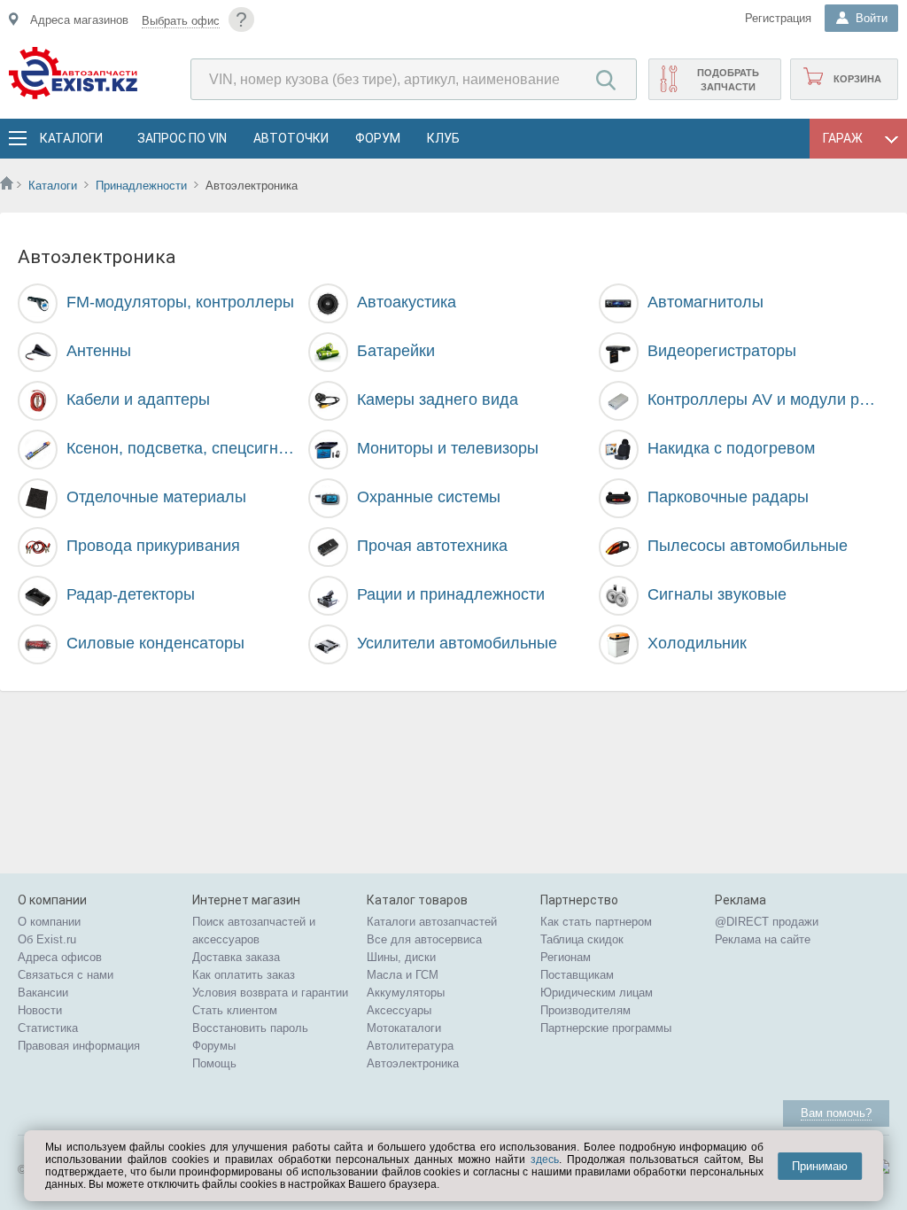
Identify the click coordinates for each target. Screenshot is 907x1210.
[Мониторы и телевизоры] (327, 450)
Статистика (48, 1028)
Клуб (443, 138)
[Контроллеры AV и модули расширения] (618, 401)
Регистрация (778, 18)
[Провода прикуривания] (38, 547)
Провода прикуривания (153, 546)
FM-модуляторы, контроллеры (180, 302)
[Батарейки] (327, 351)
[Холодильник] (618, 645)
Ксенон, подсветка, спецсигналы (182, 448)
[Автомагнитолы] (618, 304)
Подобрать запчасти (728, 79)
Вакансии (43, 992)
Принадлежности (141, 185)
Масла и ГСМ (402, 974)
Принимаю (820, 1166)
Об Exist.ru (47, 939)
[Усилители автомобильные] (327, 645)
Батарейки (396, 351)
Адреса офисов (60, 957)
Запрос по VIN (182, 138)
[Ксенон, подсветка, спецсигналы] (38, 450)
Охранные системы (428, 497)
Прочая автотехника (432, 546)
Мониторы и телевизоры (448, 448)
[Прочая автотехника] (327, 547)
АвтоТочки (291, 138)
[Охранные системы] (327, 498)
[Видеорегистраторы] (618, 352)
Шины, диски (401, 957)
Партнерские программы (605, 1028)
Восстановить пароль (250, 1028)
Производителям (585, 1010)
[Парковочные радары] (618, 498)
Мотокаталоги (404, 1028)
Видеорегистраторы (721, 351)
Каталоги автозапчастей (432, 921)
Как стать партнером (596, 921)
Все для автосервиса (424, 939)
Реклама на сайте (762, 939)
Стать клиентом (234, 1010)
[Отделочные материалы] (38, 498)
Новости (40, 1010)
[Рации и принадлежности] (327, 596)
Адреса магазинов (79, 20)
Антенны (98, 351)
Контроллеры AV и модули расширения (763, 399)
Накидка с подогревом (731, 448)
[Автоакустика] (327, 304)
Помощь (214, 1063)
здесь (545, 1159)
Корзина (857, 79)
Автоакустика (406, 302)
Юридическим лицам (596, 992)
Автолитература (410, 1045)
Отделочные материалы (156, 497)
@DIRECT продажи (766, 921)
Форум (377, 138)
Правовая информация (79, 1045)
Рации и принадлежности (451, 594)
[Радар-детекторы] (38, 596)
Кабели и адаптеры (138, 399)
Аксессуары (399, 1010)
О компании (49, 921)
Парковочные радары (728, 497)
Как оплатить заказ (243, 974)
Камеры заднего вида (437, 399)
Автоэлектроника (413, 1063)
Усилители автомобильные (457, 643)
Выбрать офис (181, 20)
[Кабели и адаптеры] (38, 401)
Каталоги (71, 138)
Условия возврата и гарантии (270, 992)
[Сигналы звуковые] (618, 596)
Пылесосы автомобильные (747, 546)
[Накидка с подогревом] (618, 450)
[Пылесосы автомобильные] (618, 547)
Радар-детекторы (130, 594)
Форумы (214, 1045)
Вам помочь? (836, 1113)
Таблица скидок (582, 939)
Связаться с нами (65, 974)
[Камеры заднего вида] (327, 401)
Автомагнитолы (705, 302)
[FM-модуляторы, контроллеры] (38, 304)
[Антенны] (38, 352)
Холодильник (697, 643)
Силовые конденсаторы (155, 643)
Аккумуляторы (406, 992)
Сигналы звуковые (717, 594)
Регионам (565, 957)
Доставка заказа (236, 957)
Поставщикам (577, 974)
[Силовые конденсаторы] (38, 645)
